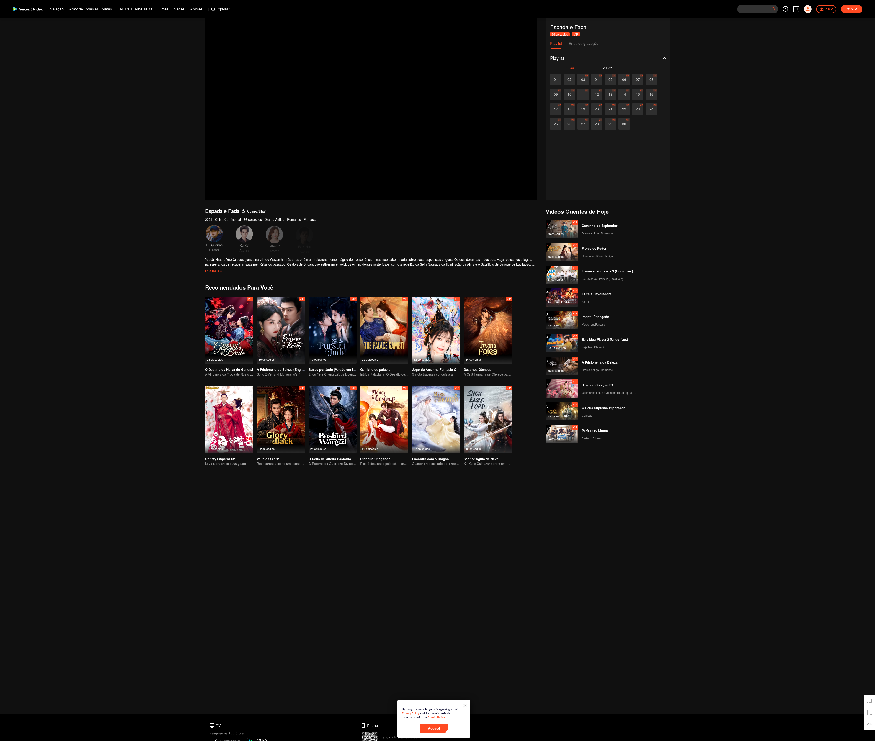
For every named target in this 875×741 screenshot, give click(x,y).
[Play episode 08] (651, 79)
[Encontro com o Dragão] (436, 419)
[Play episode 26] (569, 124)
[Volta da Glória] (281, 419)
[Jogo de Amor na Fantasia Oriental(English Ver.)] (436, 330)
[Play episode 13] (610, 94)
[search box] (773, 9)
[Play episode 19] (583, 109)
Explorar (222, 9)
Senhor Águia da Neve (481, 458)
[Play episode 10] (569, 94)
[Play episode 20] (596, 109)
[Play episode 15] (637, 94)
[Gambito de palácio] (384, 330)
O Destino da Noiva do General (229, 369)
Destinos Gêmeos (477, 369)
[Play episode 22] (624, 109)
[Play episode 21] (610, 109)
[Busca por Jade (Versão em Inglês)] (333, 330)
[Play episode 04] (596, 79)
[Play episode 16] (651, 94)
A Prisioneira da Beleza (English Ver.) (285, 369)
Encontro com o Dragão (430, 458)
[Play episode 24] (651, 109)
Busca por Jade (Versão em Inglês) (336, 369)
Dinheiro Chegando (375, 458)
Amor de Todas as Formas (90, 9)
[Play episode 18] (569, 109)
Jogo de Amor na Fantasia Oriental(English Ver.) (449, 369)
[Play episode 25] (555, 124)
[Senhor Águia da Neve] (488, 419)
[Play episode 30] (624, 124)
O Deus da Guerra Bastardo (330, 458)
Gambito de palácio (375, 369)
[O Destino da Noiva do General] (229, 330)
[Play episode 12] (596, 94)
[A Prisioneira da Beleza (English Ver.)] (281, 330)
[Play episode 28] (596, 124)
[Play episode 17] (555, 109)
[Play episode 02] (569, 79)
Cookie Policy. (436, 717)
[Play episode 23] (637, 109)
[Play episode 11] (583, 94)
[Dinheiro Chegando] (384, 419)
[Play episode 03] (583, 79)
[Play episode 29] (610, 124)
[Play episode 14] (624, 94)
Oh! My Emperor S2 (220, 458)
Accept (434, 728)
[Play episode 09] (555, 94)
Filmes (162, 9)
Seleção (57, 9)
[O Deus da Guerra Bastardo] (333, 419)
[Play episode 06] (624, 79)
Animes (196, 9)
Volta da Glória (268, 458)
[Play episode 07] (637, 79)
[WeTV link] (28, 9)
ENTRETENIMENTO (135, 9)
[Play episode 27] (583, 124)
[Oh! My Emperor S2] (229, 419)
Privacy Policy (410, 713)
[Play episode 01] (555, 79)
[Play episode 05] (610, 79)
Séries (179, 9)
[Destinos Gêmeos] (488, 330)
